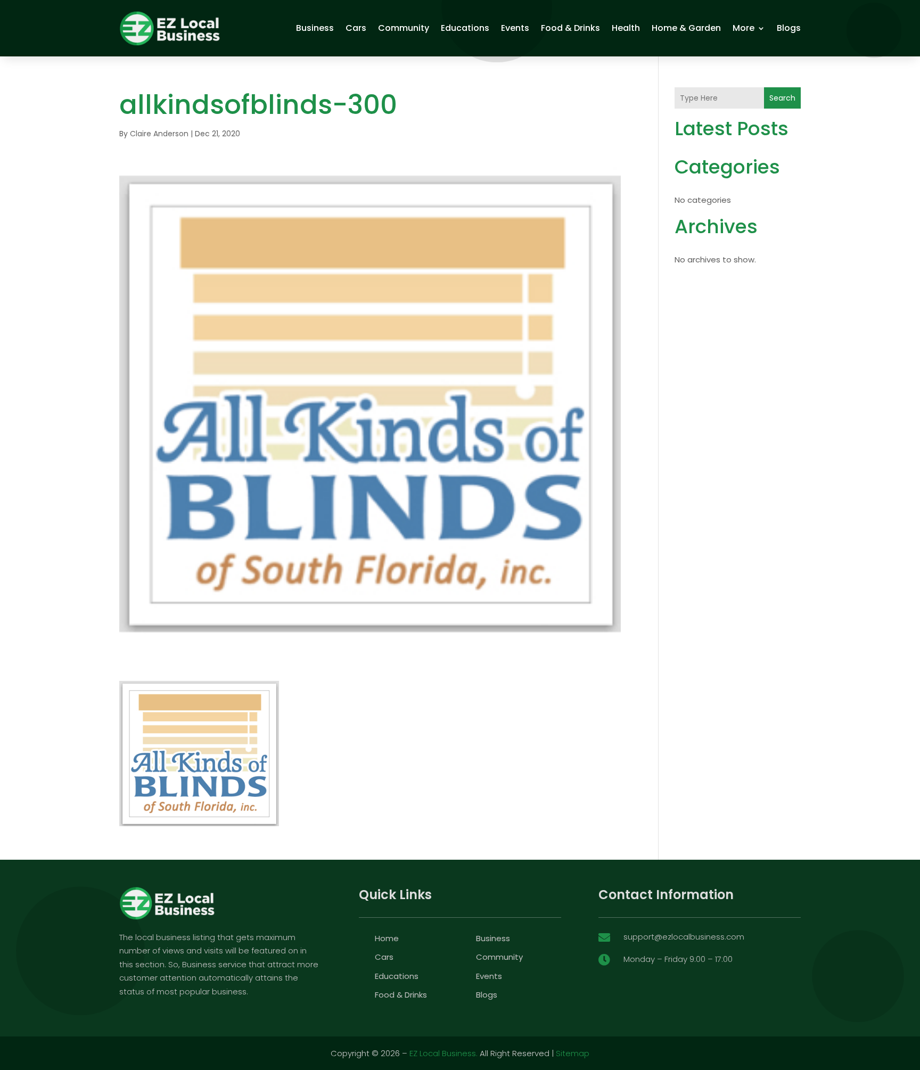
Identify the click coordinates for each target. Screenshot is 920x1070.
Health (626, 28)
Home (387, 938)
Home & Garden (686, 28)
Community (403, 28)
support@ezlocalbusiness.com (683, 936)
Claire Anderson (159, 133)
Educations (465, 28)
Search (782, 98)
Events (515, 28)
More (743, 28)
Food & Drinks (570, 28)
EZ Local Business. (443, 1053)
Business (315, 28)
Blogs (789, 28)
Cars (356, 28)
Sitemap (572, 1053)
